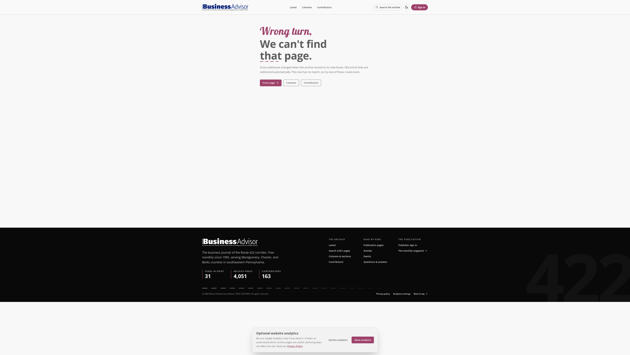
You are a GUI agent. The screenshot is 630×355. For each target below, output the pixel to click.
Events (367, 256)
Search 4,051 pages (339, 250)
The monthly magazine (411, 250)
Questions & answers (375, 261)
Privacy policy (383, 293)
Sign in (421, 7)
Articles (368, 250)
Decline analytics (338, 340)
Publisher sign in (407, 245)
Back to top (419, 293)
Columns (307, 7)
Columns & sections (340, 256)
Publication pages (374, 245)
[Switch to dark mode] (406, 7)
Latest (293, 7)
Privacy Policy (295, 346)
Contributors (324, 7)
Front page (269, 82)
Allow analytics (362, 340)
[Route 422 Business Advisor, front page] (225, 7)
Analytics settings (401, 293)
